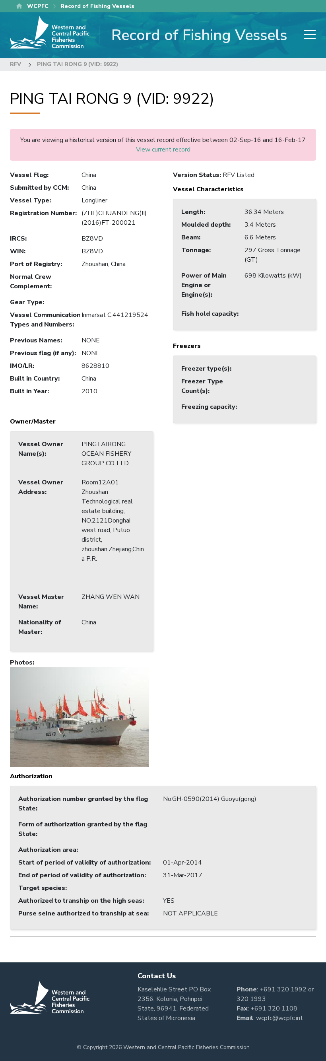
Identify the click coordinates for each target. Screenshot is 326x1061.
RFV (15, 64)
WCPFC (38, 6)
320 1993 (251, 999)
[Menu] (307, 35)
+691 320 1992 (283, 989)
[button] (79, 716)
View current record (163, 149)
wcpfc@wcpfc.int (279, 1018)
